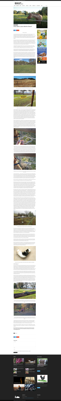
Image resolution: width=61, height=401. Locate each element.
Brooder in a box (19, 371)
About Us (23, 5)
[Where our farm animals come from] (15, 369)
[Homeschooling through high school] (19, 387)
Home (14, 5)
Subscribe (17, 5)
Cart (41, 5)
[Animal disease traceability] (27, 372)
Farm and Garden (39, 356)
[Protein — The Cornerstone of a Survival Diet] (19, 360)
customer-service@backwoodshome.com (21, 0)
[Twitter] (15, 30)
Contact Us (33, 5)
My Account (38, 5)
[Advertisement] (35, 3)
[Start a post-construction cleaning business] (30, 387)
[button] (46, 5)
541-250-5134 (15, 0)
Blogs (30, 5)
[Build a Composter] (42, 362)
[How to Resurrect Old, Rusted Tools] (30, 380)
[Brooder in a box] (15, 372)
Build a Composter (40, 366)
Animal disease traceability (32, 371)
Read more (39, 387)
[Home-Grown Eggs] (42, 378)
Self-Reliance (15, 375)
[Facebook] (45, 5)
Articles (27, 5)
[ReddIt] (18, 30)
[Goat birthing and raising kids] (30, 360)
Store (20, 5)
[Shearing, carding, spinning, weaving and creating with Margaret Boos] (27, 369)
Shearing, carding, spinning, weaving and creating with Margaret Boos (32, 369)
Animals (15, 356)
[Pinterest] (17, 30)
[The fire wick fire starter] (19, 380)
